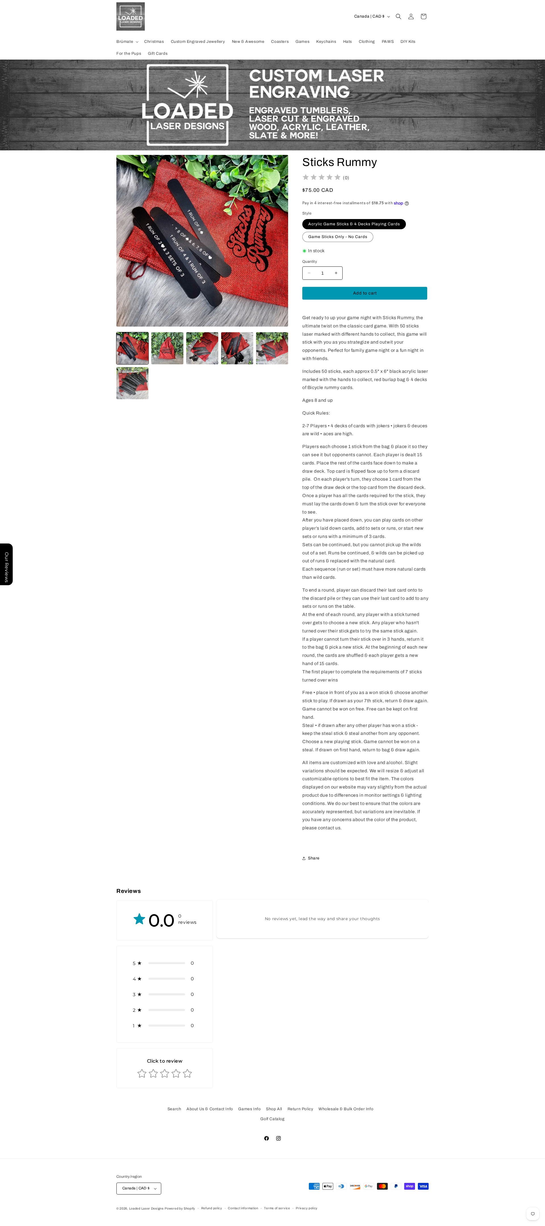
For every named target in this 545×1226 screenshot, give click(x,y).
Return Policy (300, 1109)
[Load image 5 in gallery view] (272, 348)
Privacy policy (307, 1208)
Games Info (249, 1109)
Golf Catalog (272, 1119)
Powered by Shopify (180, 1208)
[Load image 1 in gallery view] (132, 348)
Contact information (243, 1208)
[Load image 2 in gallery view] (167, 348)
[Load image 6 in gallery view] (132, 383)
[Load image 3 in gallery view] (202, 348)
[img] (321, 178)
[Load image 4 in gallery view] (237, 348)
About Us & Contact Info (209, 1109)
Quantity (309, 262)
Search (174, 1109)
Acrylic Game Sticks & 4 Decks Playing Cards (354, 224)
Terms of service (277, 1208)
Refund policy (211, 1208)
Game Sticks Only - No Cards (337, 237)
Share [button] (314, 858)
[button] (127, 42)
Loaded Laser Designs (146, 1208)
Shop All (274, 1109)
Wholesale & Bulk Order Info (345, 1109)
